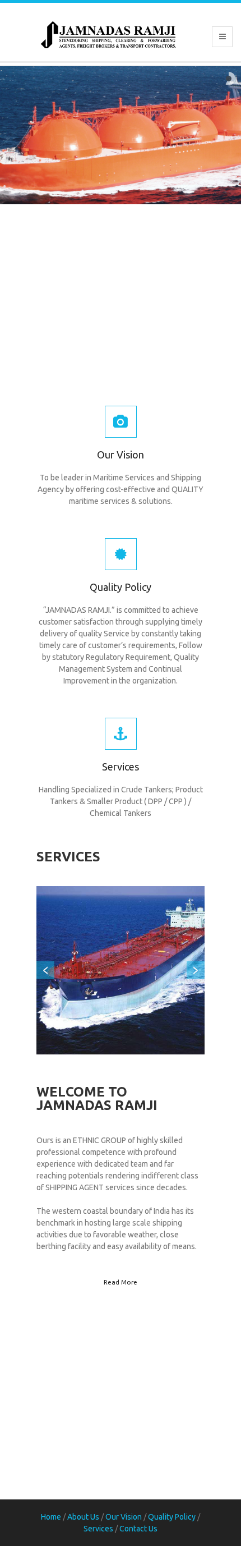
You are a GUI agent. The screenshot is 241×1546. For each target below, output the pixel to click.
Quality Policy (120, 587)
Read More (120, 1282)
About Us (83, 1516)
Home (51, 1516)
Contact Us (138, 1528)
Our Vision (120, 454)
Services (120, 766)
